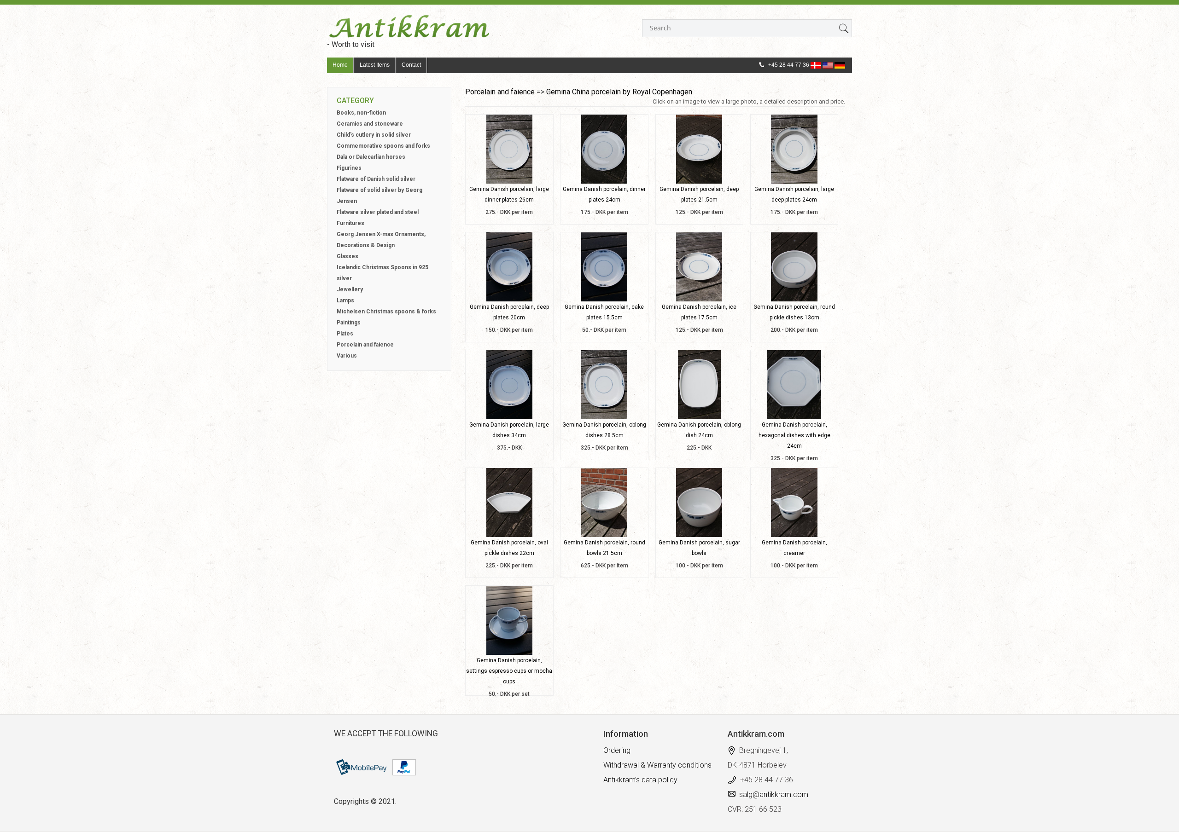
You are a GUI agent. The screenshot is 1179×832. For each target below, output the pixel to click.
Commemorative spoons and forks (383, 146)
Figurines (349, 168)
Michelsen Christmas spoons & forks (386, 311)
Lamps (345, 300)
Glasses (347, 256)
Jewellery (350, 289)
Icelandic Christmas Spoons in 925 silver (382, 273)
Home (340, 65)
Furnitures (350, 223)
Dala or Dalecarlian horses (371, 157)
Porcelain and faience (365, 344)
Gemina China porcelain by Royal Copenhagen (619, 91)
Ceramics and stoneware (370, 124)
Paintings (349, 322)
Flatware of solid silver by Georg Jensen (379, 195)
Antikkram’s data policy (640, 779)
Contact (411, 65)
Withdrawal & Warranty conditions (657, 765)
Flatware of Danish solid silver (376, 179)
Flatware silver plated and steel (378, 212)
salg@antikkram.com (773, 794)
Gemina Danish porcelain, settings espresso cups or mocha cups (509, 671)
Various (347, 355)
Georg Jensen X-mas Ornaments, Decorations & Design (381, 239)
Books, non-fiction (361, 113)
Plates (345, 333)
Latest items (375, 65)
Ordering (616, 750)
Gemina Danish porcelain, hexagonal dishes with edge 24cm (794, 435)
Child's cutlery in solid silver (374, 135)
